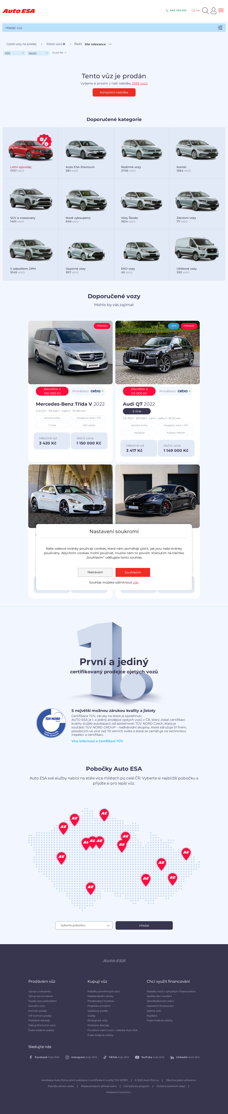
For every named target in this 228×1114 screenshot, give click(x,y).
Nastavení (95, 572)
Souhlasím (133, 572)
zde (135, 582)
